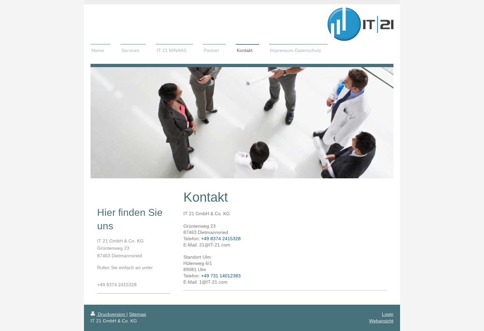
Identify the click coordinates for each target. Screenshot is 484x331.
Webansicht (381, 320)
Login (387, 314)
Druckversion (111, 314)
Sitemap (137, 314)
